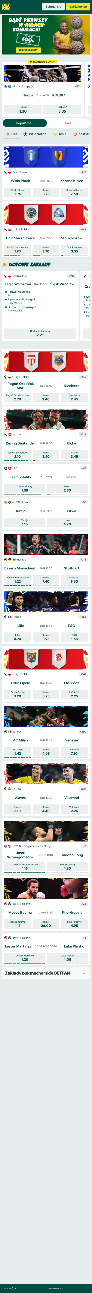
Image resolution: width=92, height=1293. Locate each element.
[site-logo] (6, 7)
